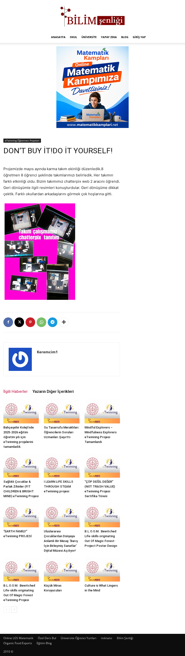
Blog (124, 37)
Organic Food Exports (17, 643)
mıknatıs (106, 638)
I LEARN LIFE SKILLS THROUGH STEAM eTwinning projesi (58, 486)
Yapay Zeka (109, 37)
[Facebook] (8, 322)
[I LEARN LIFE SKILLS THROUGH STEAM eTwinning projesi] (61, 465)
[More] (64, 322)
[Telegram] (52, 322)
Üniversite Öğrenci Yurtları (78, 638)
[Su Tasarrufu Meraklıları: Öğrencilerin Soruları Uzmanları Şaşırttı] (61, 411)
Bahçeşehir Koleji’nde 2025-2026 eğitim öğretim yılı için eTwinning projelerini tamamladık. (18, 437)
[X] (19, 322)
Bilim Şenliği (125, 638)
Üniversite (89, 37)
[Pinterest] (30, 322)
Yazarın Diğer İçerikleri (53, 391)
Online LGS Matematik (18, 638)
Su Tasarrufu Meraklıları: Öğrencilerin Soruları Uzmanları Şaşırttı (61, 432)
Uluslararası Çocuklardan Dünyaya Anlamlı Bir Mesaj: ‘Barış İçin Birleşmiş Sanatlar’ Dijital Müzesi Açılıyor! (61, 540)
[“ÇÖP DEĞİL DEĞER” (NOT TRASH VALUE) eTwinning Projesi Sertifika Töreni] (102, 465)
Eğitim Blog (44, 643)
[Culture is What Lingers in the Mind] (102, 569)
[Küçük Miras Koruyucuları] (61, 569)
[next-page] (14, 610)
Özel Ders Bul (47, 638)
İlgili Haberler (15, 391)
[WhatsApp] (41, 322)
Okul (73, 37)
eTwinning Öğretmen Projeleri (22, 140)
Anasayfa (58, 37)
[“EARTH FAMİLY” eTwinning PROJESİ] (21, 515)
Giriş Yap (139, 37)
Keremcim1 (47, 351)
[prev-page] (6, 610)
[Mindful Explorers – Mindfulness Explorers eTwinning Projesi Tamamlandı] (102, 411)
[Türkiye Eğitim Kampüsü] (92, 16)
